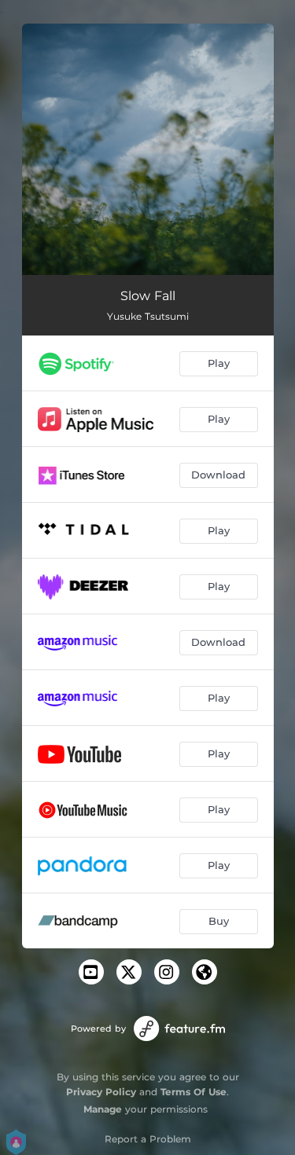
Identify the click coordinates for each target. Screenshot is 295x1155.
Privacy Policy (101, 1092)
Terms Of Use (193, 1092)
